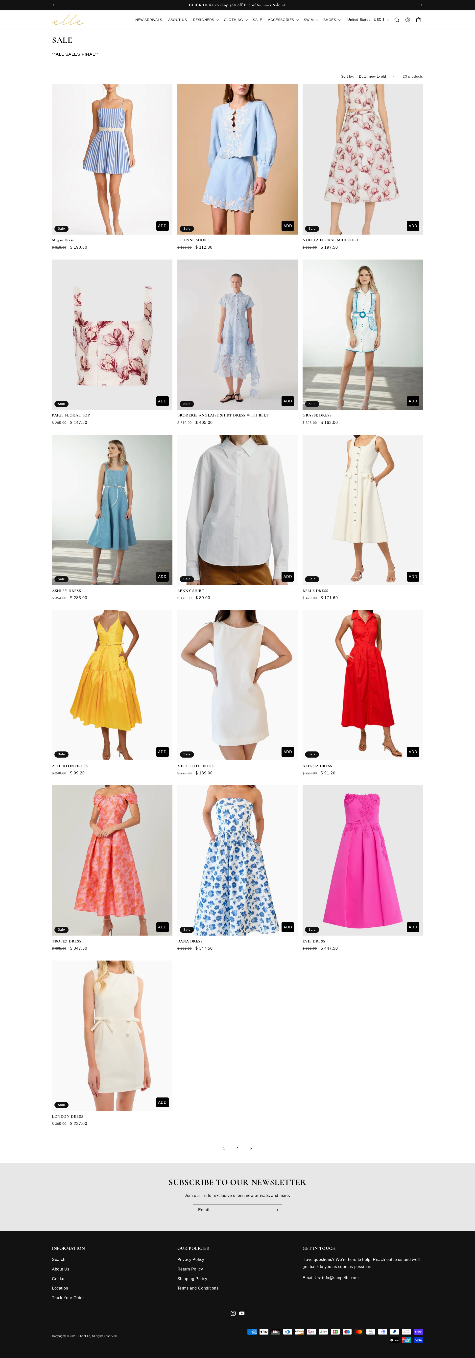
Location (60, 1288)
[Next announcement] (421, 5)
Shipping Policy (192, 1279)
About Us (61, 1269)
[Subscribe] (276, 1210)
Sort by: (347, 76)
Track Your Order (68, 1298)
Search (59, 1259)
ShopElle (84, 1336)
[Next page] (250, 1148)
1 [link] (224, 1148)
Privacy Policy (190, 1259)
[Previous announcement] (53, 5)
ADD (162, 226)
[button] (205, 20)
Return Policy (190, 1269)
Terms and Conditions (198, 1288)
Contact (59, 1279)
